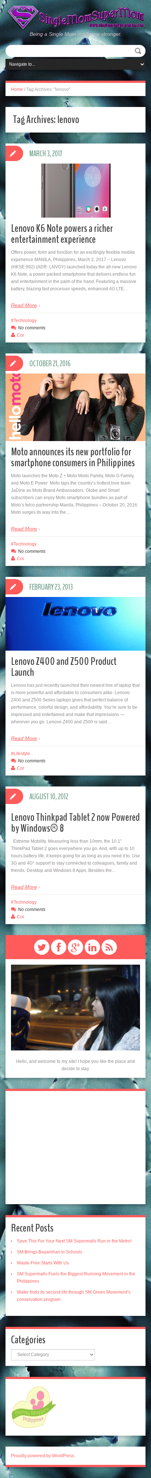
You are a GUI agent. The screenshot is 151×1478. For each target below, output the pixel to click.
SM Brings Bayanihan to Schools (49, 1252)
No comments (31, 327)
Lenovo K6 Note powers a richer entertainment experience (62, 234)
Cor (20, 335)
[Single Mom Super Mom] (75, 17)
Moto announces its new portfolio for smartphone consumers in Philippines (73, 457)
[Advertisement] (75, 1147)
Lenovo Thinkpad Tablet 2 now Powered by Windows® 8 (75, 823)
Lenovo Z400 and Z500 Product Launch (64, 667)
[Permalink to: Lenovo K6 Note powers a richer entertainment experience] (75, 190)
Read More (24, 305)
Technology (25, 320)
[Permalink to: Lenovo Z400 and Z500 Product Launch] (75, 624)
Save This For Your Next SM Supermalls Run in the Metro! (74, 1241)
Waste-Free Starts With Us (43, 1263)
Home (17, 89)
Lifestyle (22, 753)
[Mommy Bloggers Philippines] (34, 1407)
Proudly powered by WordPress (42, 1455)
